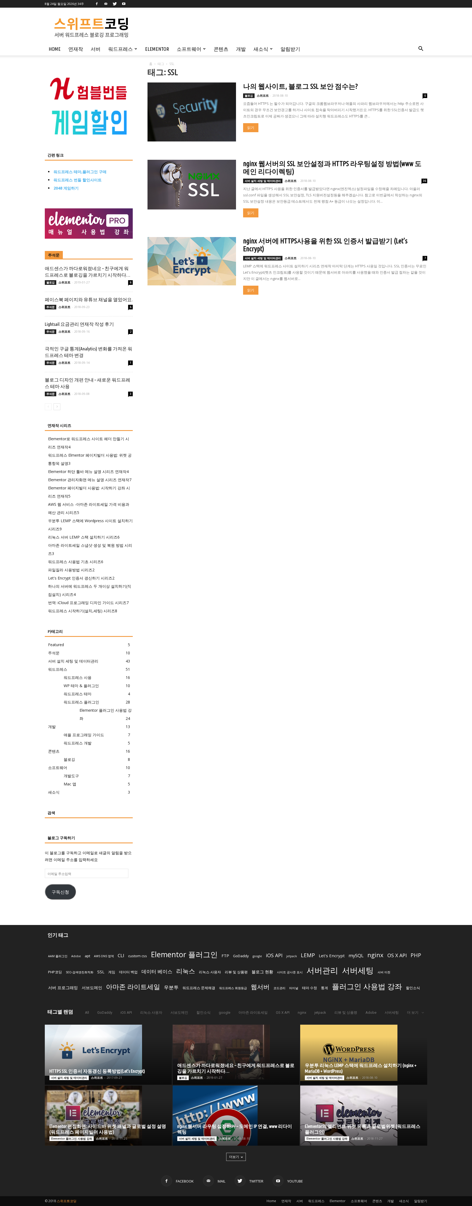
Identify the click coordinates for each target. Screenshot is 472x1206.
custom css (137, 955)
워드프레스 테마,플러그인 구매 (80, 171)
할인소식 (413, 987)
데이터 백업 (128, 971)
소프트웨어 (189, 49)
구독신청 (60, 892)
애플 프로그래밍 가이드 (84, 734)
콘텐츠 (221, 49)
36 (424, 181)
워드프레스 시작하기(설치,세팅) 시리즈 (82, 610)
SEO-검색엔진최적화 (79, 972)
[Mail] (106, 4)
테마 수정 (309, 987)
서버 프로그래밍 (63, 987)
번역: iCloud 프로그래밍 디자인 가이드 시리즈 (88, 602)
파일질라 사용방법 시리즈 (71, 569)
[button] (420, 49)
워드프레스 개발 (78, 743)
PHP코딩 (55, 971)
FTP (225, 955)
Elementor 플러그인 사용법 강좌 (71, 1138)
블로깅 (249, 95)
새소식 (260, 49)
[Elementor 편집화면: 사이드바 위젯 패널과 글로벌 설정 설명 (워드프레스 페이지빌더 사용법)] (108, 1116)
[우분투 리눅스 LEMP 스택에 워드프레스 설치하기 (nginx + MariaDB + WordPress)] (363, 1053)
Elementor (157, 49)
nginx (375, 955)
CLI (121, 955)
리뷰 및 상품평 (236, 971)
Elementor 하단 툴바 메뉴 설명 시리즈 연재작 (88, 471)
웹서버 (260, 987)
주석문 (54, 255)
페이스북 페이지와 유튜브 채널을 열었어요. (88, 299)
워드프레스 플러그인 (81, 702)
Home (55, 49)
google (257, 956)
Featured (56, 644)
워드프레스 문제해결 (198, 987)
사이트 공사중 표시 (290, 972)
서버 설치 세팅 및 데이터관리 (263, 181)
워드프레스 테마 (78, 693)
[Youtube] (124, 4)
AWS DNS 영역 (104, 956)
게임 (111, 971)
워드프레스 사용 (78, 677)
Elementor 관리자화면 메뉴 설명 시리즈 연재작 (89, 479)
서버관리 (322, 970)
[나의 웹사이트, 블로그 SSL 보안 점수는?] (192, 111)
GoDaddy (241, 955)
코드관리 (279, 988)
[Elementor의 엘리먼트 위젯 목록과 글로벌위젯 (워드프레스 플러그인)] (363, 1116)
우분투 (171, 987)
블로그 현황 (262, 971)
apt (87, 955)
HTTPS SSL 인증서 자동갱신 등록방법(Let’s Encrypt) (97, 1071)
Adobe (76, 956)
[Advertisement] (270, 27)
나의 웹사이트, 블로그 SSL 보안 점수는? (300, 86)
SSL (100, 971)
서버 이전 (383, 972)
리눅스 (185, 971)
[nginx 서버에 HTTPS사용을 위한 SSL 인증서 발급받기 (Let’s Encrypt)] (192, 261)
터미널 (293, 988)
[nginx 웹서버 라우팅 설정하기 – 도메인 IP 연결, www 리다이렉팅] (236, 1116)
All (87, 1012)
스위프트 (263, 95)
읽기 (250, 128)
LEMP (308, 955)
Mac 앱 (70, 784)
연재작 (75, 49)
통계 (324, 987)
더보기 (234, 1156)
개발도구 (71, 775)
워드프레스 (120, 49)
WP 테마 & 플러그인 (81, 685)
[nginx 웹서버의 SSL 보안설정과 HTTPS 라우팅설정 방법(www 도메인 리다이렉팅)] (192, 184)
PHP (416, 955)
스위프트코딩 (66, 1201)
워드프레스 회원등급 (233, 988)
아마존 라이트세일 (133, 986)
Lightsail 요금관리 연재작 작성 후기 (79, 324)
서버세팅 (358, 970)
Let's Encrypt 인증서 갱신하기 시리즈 (81, 578)
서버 (96, 49)
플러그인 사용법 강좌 (367, 986)
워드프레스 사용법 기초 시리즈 (75, 561)
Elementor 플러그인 (184, 954)
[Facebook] (97, 4)
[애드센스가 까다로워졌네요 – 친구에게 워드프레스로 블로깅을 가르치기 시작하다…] (236, 1052)
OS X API (397, 955)
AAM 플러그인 (57, 956)
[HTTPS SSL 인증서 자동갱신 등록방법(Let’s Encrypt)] (108, 1050)
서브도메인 (92, 987)
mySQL (356, 955)
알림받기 (290, 49)
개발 (241, 49)
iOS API (274, 955)
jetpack (291, 956)
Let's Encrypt (332, 955)
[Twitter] (115, 4)
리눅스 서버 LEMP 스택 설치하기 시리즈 (84, 537)
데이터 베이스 (156, 971)
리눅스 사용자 (210, 971)
